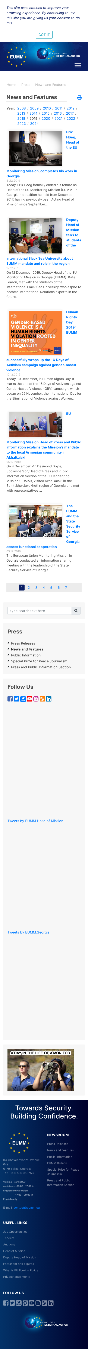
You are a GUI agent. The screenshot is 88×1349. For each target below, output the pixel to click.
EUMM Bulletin (57, 1163)
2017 (70, 113)
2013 (21, 113)
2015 (46, 113)
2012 (71, 108)
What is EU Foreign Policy (20, 1270)
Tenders (8, 1238)
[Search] (76, 611)
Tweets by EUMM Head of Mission (35, 821)
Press (25, 85)
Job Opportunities (15, 1231)
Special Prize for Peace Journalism (39, 661)
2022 (71, 118)
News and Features (50, 85)
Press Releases (23, 643)
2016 (58, 113)
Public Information (26, 655)
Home (11, 85)
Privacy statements (16, 1276)
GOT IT (44, 35)
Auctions (9, 1244)
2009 (34, 108)
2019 (33, 118)
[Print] (79, 98)
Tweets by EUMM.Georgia (28, 932)
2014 (33, 113)
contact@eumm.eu (26, 1207)
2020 (46, 118)
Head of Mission (14, 1251)
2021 (58, 118)
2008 (21, 108)
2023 (21, 123)
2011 (58, 108)
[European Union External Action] (44, 1322)
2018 (21, 118)
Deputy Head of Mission (19, 1257)
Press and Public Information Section (41, 667)
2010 (47, 108)
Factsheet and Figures (18, 1263)
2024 (34, 123)
